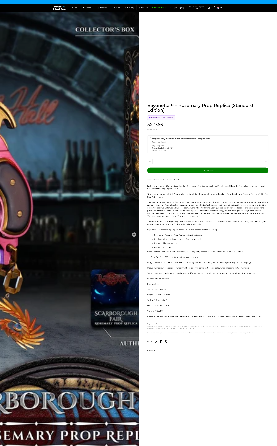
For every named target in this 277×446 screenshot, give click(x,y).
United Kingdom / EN (198, 8)
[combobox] (219, 8)
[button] (4, 234)
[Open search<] (209, 8)
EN (221, 8)
